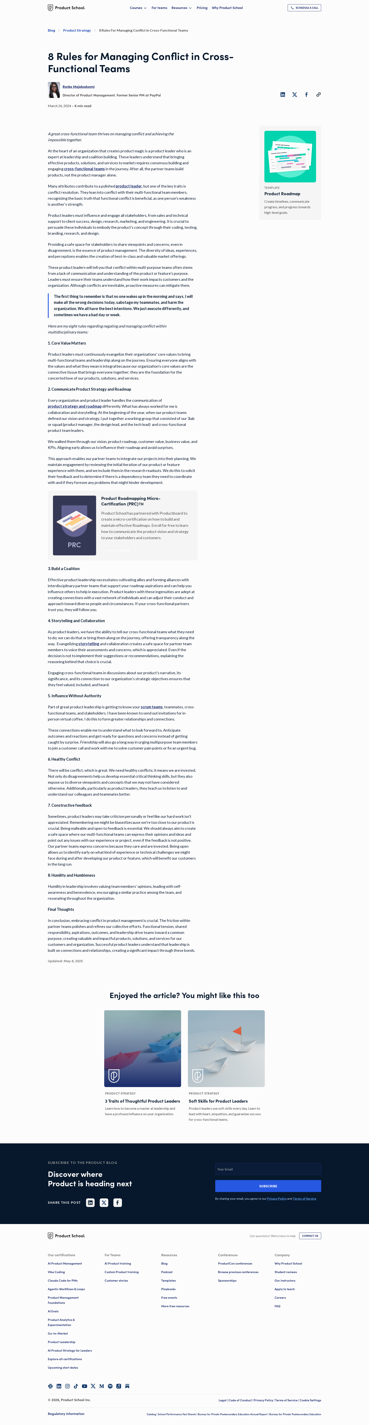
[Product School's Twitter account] (93, 1386)
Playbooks (168, 1289)
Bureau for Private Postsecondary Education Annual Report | (233, 1414)
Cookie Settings (310, 1400)
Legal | (223, 1400)
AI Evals (53, 1311)
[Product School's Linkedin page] (59, 1386)
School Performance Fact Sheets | (178, 1414)
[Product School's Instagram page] (67, 1386)
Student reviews (286, 1272)
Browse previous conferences (238, 1272)
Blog (164, 1263)
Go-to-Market (58, 1333)
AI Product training (118, 1263)
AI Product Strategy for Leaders (70, 1350)
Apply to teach (285, 1289)
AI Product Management (65, 1263)
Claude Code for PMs (63, 1280)
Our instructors (285, 1280)
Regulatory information (66, 1414)
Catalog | (152, 1414)
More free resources (175, 1306)
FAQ (277, 1306)
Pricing (202, 8)
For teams (159, 8)
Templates (168, 1280)
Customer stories (116, 1280)
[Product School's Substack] (127, 1386)
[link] (304, 7)
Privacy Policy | (264, 1400)
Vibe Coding (56, 1272)
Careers (280, 1298)
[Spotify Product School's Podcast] (110, 1386)
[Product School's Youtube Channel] (84, 1386)
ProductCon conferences (235, 1263)
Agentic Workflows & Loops (66, 1289)
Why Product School (227, 8)
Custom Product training (122, 1272)
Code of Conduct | (241, 1400)
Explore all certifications (65, 1359)
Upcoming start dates (63, 1368)
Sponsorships (227, 1280)
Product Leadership (61, 1342)
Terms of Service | (287, 1400)
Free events (169, 1298)
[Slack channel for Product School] (50, 1386)
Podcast (167, 1272)
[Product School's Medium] (101, 1386)
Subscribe (268, 1186)
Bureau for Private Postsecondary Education (295, 1414)
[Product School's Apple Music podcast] (118, 1386)
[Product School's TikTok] (76, 1386)
